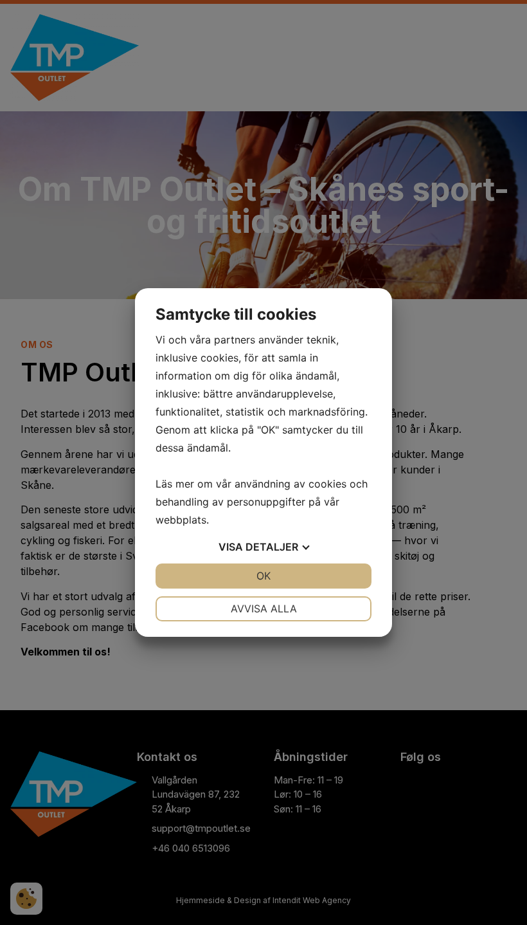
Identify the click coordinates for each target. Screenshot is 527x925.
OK (263, 575)
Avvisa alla (264, 608)
